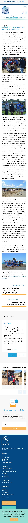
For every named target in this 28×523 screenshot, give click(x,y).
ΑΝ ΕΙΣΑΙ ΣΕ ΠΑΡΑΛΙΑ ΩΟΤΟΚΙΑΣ (9, 471)
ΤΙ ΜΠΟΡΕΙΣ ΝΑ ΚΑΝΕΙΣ (7, 468)
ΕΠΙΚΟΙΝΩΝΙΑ (5, 486)
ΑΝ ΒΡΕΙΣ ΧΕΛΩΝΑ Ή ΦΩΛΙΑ (8, 470)
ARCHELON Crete (13, 276)
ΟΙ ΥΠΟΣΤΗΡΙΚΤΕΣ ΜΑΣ (7, 462)
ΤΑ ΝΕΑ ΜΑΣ (4, 460)
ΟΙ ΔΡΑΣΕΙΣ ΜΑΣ (5, 457)
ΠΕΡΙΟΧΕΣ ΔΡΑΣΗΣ (6, 456)
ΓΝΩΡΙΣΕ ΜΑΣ (5, 459)
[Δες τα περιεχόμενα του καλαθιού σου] (25, 13)
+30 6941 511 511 (8, 495)
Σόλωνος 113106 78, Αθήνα (5, 490)
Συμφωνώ (14, 519)
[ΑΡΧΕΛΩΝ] (5, 9)
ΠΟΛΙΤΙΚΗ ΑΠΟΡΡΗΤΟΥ (7, 482)
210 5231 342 (5, 492)
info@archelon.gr (6, 497)
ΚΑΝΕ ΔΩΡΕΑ (4, 475)
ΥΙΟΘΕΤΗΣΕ (4, 473)
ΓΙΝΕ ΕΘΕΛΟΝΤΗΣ (5, 476)
